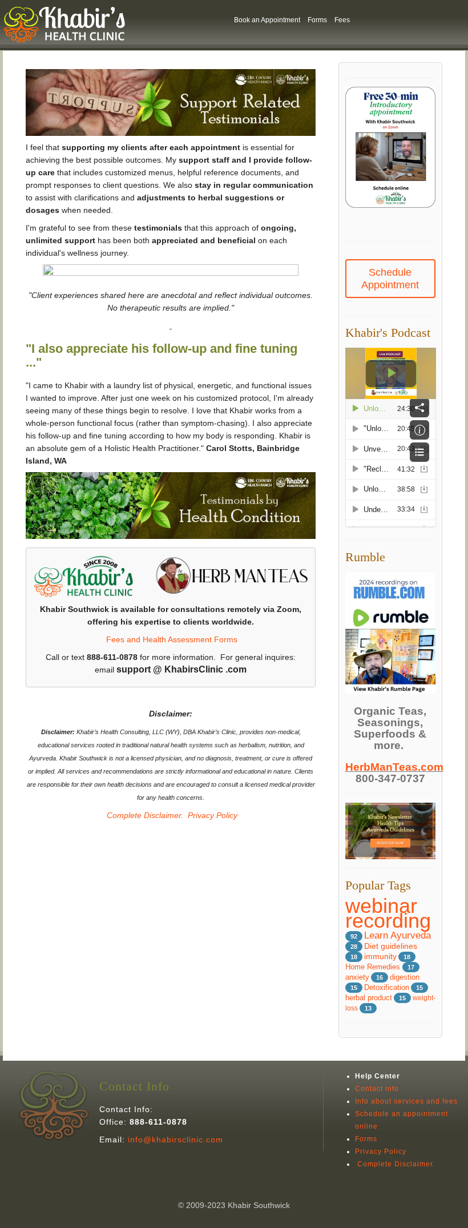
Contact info (377, 1089)
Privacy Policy (212, 815)
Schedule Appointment (390, 279)
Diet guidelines (390, 946)
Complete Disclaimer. (143, 815)
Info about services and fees (406, 1101)
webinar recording (388, 913)
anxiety (357, 977)
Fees (342, 20)
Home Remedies (373, 967)
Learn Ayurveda (397, 935)
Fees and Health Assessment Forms (171, 639)
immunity (380, 956)
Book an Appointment (267, 20)
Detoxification (386, 988)
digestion (404, 977)
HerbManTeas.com (394, 767)
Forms (317, 20)
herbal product (368, 998)
